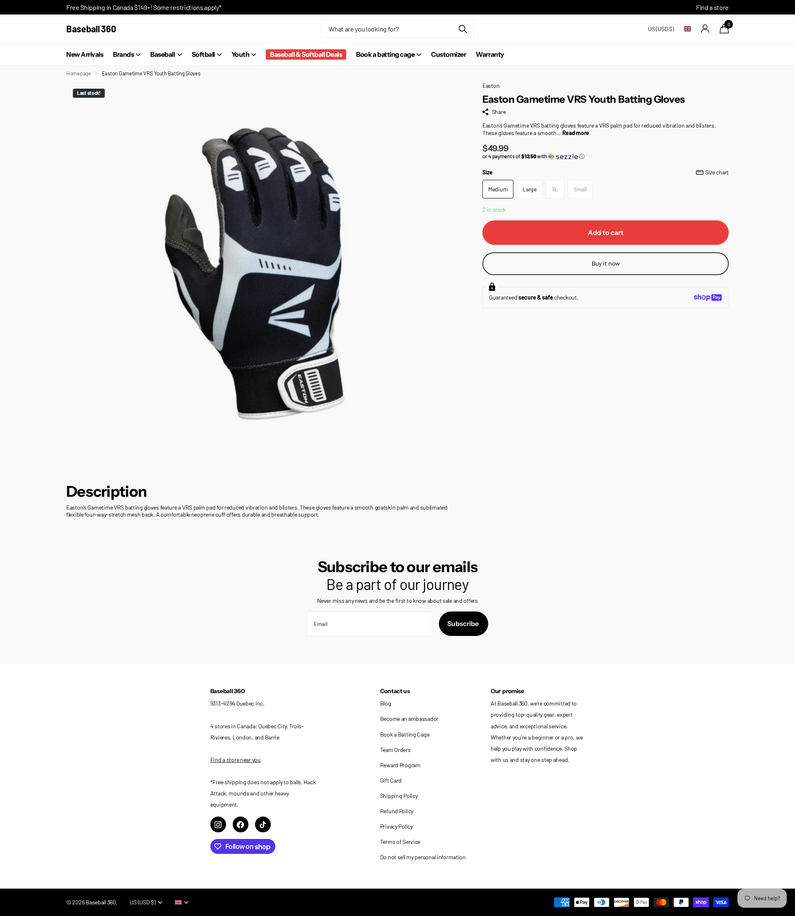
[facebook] (240, 824)
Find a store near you (235, 759)
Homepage (78, 73)
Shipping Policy (399, 795)
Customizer (448, 54)
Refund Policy (396, 810)
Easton (490, 85)
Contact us (395, 691)
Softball (203, 54)
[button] (605, 156)
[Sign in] (705, 28)
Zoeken (462, 28)
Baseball (162, 54)
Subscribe (463, 623)
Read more (575, 132)
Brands (123, 54)
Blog (385, 703)
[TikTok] (263, 824)
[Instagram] (218, 824)
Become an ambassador (409, 718)
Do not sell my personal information (423, 856)
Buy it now (606, 263)
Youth (240, 54)
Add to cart (606, 232)
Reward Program (400, 765)
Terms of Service (400, 841)
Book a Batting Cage (405, 734)
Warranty (490, 54)
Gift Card (391, 780)
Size (605, 172)
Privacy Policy (396, 826)
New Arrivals (84, 54)
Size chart (717, 172)
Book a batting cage (385, 54)
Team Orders (395, 749)
